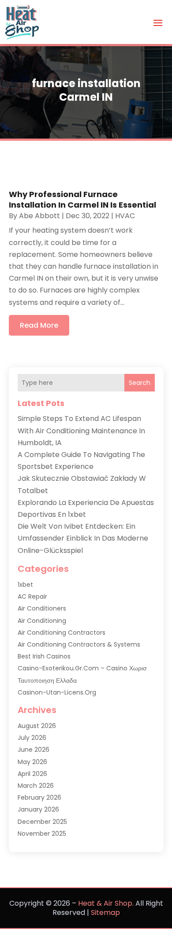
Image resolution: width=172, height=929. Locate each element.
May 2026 (32, 761)
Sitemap (105, 912)
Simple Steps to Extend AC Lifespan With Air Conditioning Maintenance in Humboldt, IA (81, 430)
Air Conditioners (42, 608)
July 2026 (32, 737)
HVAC (125, 216)
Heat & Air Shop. (106, 903)
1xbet (25, 584)
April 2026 (32, 773)
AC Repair (32, 596)
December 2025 (42, 821)
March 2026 (36, 785)
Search (139, 382)
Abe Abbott (39, 216)
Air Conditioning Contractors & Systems (79, 644)
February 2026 (39, 797)
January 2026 (38, 809)
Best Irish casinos (44, 656)
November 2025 (42, 833)
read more (39, 325)
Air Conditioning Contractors (61, 632)
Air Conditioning (42, 620)
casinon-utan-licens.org (57, 692)
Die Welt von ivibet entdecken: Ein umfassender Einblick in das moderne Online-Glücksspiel (83, 538)
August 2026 (37, 725)
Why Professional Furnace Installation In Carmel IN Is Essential (82, 199)
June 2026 (33, 749)
